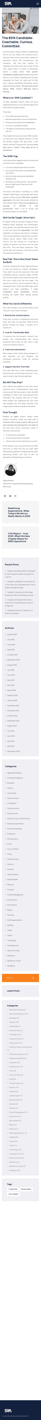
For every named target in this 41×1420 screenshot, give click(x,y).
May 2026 (11, 650)
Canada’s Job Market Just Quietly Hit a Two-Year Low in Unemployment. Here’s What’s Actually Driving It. (20, 584)
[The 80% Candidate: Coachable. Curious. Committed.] (5, 496)
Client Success (13, 798)
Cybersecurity (12, 813)
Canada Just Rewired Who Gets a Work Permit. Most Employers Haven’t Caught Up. (19, 603)
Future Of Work (13, 849)
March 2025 (11, 690)
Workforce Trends (14, 961)
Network (10, 885)
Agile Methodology (14, 773)
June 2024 (11, 736)
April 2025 (11, 685)
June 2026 (11, 644)
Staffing (10, 925)
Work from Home (13, 951)
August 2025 (12, 665)
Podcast (10, 890)
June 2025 (11, 675)
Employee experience (15, 824)
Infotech (10, 869)
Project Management (15, 895)
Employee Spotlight (14, 829)
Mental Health (12, 879)
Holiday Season (13, 859)
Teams (9, 935)
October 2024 (12, 716)
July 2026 (10, 639)
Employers (11, 834)
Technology (11, 940)
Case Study (11, 793)
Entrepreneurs (12, 839)
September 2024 (13, 721)
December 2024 (13, 705)
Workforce (11, 956)
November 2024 (13, 711)
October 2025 (12, 655)
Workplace (11, 966)
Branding (10, 783)
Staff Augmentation (14, 920)
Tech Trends (13, 1194)
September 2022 (13, 751)
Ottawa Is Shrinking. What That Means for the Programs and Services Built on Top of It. (20, 574)
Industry (10, 864)
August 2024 (12, 726)
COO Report (11, 803)
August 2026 (12, 634)
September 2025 (13, 660)
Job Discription (12, 874)
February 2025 (12, 695)
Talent (9, 930)
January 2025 (12, 700)
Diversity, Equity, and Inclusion (18, 818)
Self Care (10, 915)
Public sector (12, 900)
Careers (10, 788)
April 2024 (11, 746)
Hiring (9, 854)
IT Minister (12, 1189)
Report (9, 910)
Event (9, 844)
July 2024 (10, 731)
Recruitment (12, 905)
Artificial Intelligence (15, 778)
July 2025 (10, 670)
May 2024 (11, 741)
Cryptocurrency (13, 808)
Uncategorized (13, 945)
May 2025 (10, 680)
